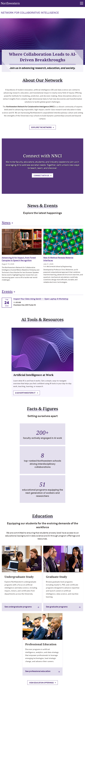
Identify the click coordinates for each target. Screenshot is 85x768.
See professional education (37, 671)
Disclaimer (41, 759)
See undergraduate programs (18, 607)
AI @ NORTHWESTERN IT (25, 393)
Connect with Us (41, 176)
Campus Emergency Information (13, 741)
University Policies (8, 752)
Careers (5, 745)
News (6, 222)
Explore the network (41, 127)
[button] (81, 3)
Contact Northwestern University (14, 748)
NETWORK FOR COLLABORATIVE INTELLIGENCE (30, 13)
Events (7, 291)
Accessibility (31, 759)
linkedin (49, 724)
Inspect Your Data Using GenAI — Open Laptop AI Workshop (40, 299)
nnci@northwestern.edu (12, 717)
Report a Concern (69, 759)
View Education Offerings (41, 683)
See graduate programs (57, 607)
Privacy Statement (54, 759)
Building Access (7, 737)
